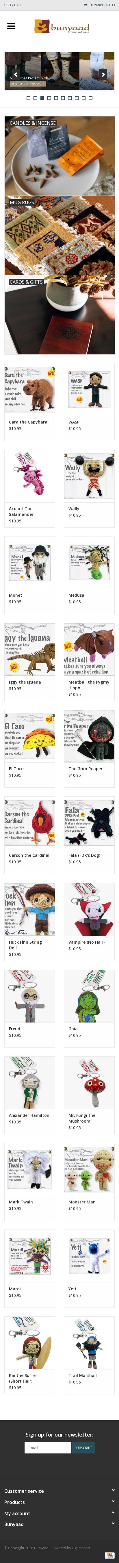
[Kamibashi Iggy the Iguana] (29, 649)
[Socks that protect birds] (59, 71)
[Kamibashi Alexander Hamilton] (29, 1082)
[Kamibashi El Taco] (29, 736)
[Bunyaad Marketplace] (70, 26)
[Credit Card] (109, 1555)
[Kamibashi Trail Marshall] (89, 1342)
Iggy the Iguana (25, 682)
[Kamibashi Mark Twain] (29, 1169)
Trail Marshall (82, 1375)
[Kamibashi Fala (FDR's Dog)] (89, 822)
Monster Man (82, 1202)
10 (90, 98)
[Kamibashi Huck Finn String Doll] (29, 909)
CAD (17, 5)
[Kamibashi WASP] (89, 389)
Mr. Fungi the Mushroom (81, 1118)
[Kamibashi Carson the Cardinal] (29, 822)
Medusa (76, 595)
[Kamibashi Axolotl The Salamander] (29, 476)
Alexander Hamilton (29, 1115)
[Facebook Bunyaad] (44, 1465)
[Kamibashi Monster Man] (89, 1169)
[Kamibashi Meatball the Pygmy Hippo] (89, 649)
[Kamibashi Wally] (89, 476)
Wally (73, 508)
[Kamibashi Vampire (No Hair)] (89, 909)
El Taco (16, 768)
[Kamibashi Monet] (29, 562)
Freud (14, 1028)
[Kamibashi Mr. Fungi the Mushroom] (89, 1082)
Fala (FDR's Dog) (84, 855)
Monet (15, 595)
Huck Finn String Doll (25, 945)
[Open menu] (11, 26)
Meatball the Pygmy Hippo (88, 684)
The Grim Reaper (85, 768)
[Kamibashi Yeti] (89, 1256)
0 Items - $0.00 (102, 5)
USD (8, 5)
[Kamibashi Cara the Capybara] (29, 389)
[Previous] (16, 74)
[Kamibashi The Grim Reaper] (89, 736)
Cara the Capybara (28, 422)
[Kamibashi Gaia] (89, 996)
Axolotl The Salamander (21, 511)
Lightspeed (81, 1548)
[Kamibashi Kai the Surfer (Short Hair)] (29, 1342)
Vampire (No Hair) (86, 942)
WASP (73, 422)
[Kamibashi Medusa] (89, 562)
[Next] (103, 74)
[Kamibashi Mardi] (29, 1256)
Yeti (72, 1288)
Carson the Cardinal (29, 855)
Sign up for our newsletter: (59, 1435)
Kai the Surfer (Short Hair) (23, 1378)
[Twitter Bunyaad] (54, 1465)
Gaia (73, 1028)
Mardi (15, 1288)
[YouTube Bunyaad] (64, 1465)
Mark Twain (21, 1202)
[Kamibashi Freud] (29, 996)
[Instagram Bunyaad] (75, 1465)
